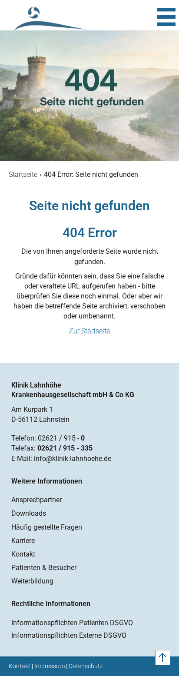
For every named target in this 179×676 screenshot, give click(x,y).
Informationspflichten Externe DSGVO (68, 635)
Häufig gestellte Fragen (46, 527)
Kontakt (23, 554)
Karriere (23, 541)
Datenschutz (86, 666)
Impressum (49, 666)
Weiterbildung (32, 581)
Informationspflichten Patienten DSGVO (72, 623)
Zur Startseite (89, 331)
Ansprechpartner (36, 500)
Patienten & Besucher (43, 567)
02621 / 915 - (61, 438)
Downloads (28, 513)
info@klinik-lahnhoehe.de (72, 458)
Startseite (23, 174)
